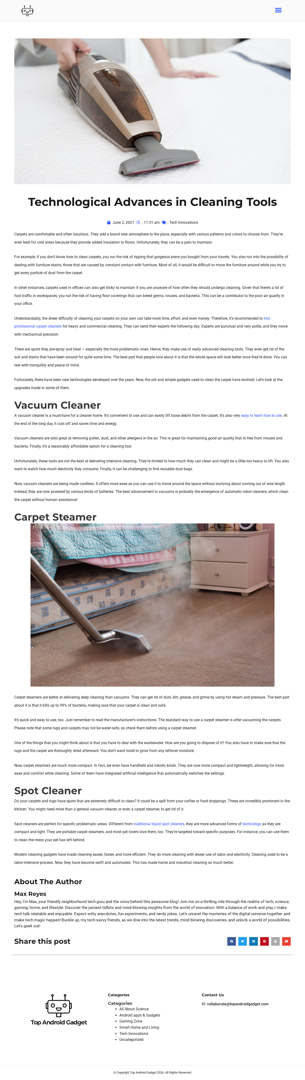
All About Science (134, 1009)
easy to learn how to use (261, 415)
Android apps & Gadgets (139, 1015)
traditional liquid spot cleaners (158, 824)
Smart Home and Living (139, 1027)
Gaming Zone (130, 1021)
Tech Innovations (183, 222)
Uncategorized (131, 1039)
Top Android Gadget (59, 1022)
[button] (278, 10)
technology (252, 824)
